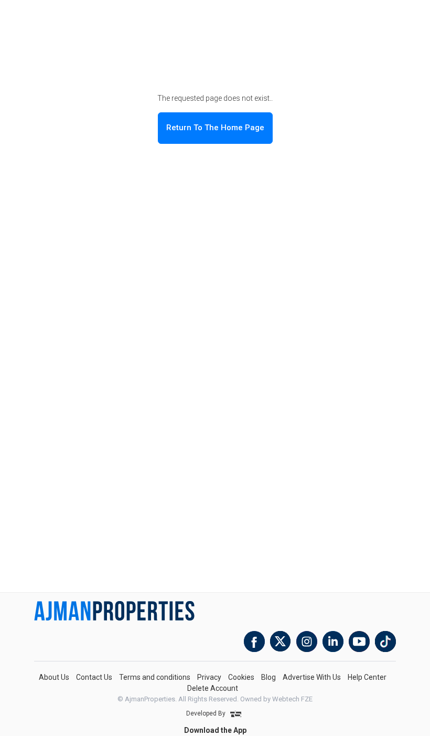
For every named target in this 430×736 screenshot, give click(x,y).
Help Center (367, 677)
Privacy (209, 677)
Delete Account (212, 688)
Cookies (241, 677)
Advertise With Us (312, 677)
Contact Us (94, 677)
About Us (54, 677)
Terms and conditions (154, 677)
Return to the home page (215, 127)
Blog (268, 677)
